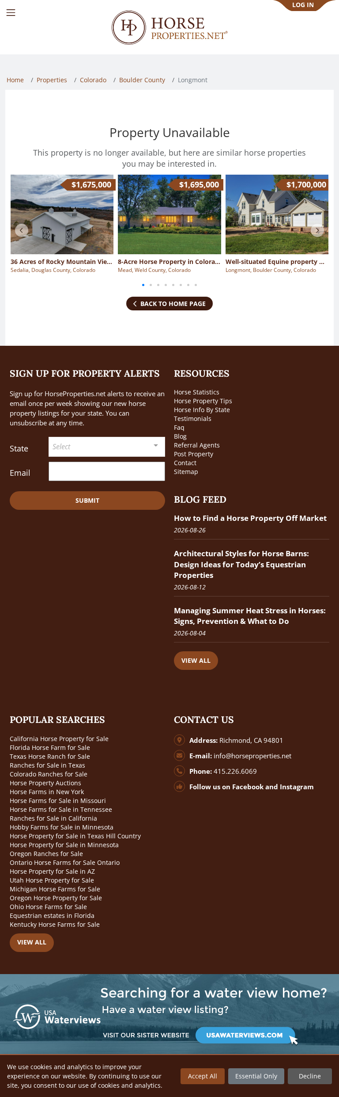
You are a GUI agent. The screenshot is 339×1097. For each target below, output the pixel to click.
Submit (87, 500)
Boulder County (142, 80)
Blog (180, 436)
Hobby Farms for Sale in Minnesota (61, 827)
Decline (310, 1076)
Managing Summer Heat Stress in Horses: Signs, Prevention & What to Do (250, 615)
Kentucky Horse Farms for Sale (55, 924)
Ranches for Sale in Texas (47, 765)
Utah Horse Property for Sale (52, 880)
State (19, 448)
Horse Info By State (202, 409)
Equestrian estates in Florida (52, 915)
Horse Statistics (196, 392)
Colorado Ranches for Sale (48, 774)
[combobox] (107, 447)
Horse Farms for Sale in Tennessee (61, 809)
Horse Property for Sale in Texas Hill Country (75, 836)
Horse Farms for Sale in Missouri (58, 800)
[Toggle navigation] (11, 13)
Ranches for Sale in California (53, 818)
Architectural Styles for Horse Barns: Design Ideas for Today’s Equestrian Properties (241, 564)
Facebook (248, 786)
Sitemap (186, 471)
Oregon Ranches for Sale (46, 853)
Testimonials (192, 418)
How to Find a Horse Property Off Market (250, 518)
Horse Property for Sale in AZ (52, 871)
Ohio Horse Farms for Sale (48, 906)
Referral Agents (197, 445)
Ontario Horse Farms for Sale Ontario (65, 862)
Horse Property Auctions (45, 783)
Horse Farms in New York (47, 791)
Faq (179, 427)
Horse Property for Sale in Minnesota (64, 845)
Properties (52, 80)
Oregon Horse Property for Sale (56, 898)
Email (20, 472)
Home (15, 80)
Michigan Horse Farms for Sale (55, 889)
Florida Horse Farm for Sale (50, 747)
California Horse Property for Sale (59, 738)
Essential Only (256, 1076)
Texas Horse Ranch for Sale (50, 756)
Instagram (297, 786)
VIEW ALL (196, 660)
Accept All (202, 1076)
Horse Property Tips (203, 401)
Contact (185, 463)
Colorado (93, 80)
